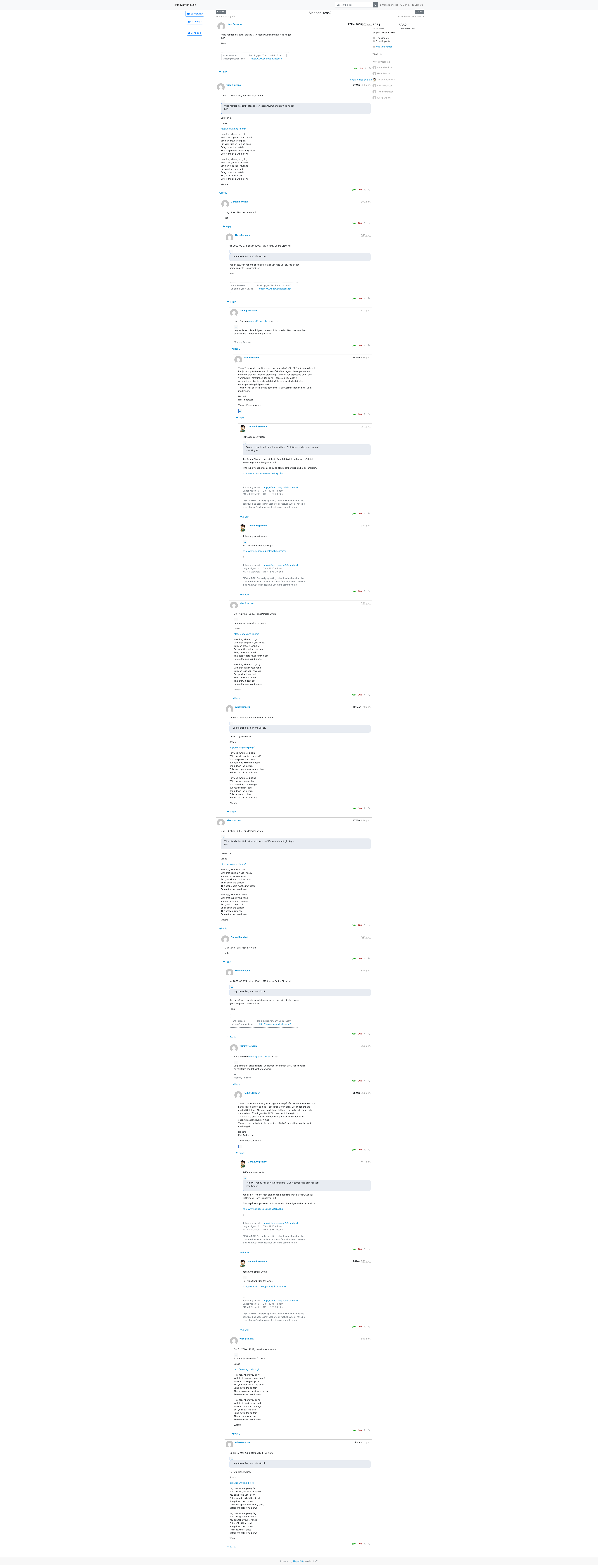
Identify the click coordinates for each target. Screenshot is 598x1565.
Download (195, 32)
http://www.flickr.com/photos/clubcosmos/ (264, 551)
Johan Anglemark (257, 426)
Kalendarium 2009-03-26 (411, 16)
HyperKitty (298, 1561)
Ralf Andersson (252, 357)
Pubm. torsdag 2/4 (225, 16)
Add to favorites (384, 46)
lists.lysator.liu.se (185, 4)
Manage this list (389, 4)
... (223, 101)
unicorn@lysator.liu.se (259, 321)
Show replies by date (361, 79)
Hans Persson (234, 24)
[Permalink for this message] (370, 68)
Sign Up (418, 4)
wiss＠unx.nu (233, 85)
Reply (224, 71)
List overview (196, 13)
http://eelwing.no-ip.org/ (233, 128)
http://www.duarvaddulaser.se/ (266, 58)
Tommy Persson (248, 310)
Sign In (406, 4)
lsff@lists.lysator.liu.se (384, 32)
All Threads (196, 21)
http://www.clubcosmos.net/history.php (263, 473)
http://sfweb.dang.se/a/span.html (280, 487)
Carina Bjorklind (239, 201)
